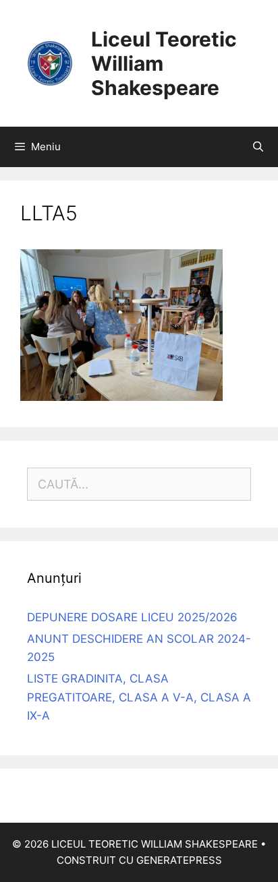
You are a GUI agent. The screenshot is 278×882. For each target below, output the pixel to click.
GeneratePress (179, 860)
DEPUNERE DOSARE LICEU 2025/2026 (132, 617)
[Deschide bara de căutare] (258, 147)
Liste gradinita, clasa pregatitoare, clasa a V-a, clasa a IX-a (139, 697)
